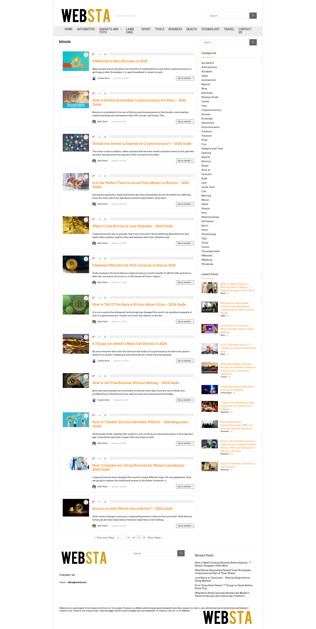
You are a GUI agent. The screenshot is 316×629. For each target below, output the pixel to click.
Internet (206, 174)
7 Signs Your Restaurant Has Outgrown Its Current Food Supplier (237, 406)
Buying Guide (209, 97)
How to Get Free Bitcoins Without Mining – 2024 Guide (135, 383)
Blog (204, 88)
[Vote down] (99, 54)
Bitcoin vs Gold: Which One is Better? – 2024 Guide (132, 508)
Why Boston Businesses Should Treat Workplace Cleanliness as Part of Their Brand (237, 307)
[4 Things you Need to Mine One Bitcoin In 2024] (76, 335)
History (206, 161)
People (205, 208)
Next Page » (155, 537)
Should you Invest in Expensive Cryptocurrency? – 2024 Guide (141, 143)
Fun (204, 144)
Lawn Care (130, 30)
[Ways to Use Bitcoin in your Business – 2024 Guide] (76, 218)
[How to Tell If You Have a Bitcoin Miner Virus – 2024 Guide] (76, 296)
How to (205, 169)
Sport (146, 29)
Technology (210, 29)
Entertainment (210, 127)
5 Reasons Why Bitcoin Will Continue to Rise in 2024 (133, 265)
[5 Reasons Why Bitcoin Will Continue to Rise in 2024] (76, 257)
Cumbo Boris (103, 78)
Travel (229, 29)
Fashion (206, 131)
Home (69, 29)
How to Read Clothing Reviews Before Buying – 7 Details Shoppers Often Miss (237, 287)
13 (128, 537)
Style (204, 229)
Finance (206, 135)
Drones (205, 114)
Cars (204, 105)
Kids (204, 178)
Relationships (210, 217)
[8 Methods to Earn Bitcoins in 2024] (76, 53)
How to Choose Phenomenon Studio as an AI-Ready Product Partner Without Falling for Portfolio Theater (238, 445)
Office (204, 204)
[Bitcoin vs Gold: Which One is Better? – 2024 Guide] (76, 500)
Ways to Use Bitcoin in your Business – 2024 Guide (132, 226)
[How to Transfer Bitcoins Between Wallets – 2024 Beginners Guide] (76, 414)
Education (207, 122)
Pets (204, 212)
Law (204, 182)
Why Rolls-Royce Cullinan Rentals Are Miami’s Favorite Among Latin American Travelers (237, 368)
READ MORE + (185, 78)
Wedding (206, 259)
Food (204, 139)
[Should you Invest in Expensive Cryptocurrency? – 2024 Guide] (76, 135)
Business (175, 29)
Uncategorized (210, 251)
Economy (207, 118)
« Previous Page (104, 537)
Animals (206, 71)
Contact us (245, 30)
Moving (206, 195)
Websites (206, 255)
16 (144, 537)
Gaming (206, 152)
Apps (204, 75)
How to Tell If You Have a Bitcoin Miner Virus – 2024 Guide (139, 304)
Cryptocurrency (211, 109)
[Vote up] (105, 54)
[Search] (253, 16)
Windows (207, 264)
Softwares (207, 221)
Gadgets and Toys (108, 30)
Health (191, 29)
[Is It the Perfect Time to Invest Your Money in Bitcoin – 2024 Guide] (76, 174)
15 (139, 537)
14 (133, 537)
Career (205, 101)
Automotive (86, 29)
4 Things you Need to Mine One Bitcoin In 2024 (129, 344)
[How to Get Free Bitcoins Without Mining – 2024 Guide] (76, 374)
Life (203, 191)
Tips (204, 238)
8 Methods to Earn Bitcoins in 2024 (119, 61)
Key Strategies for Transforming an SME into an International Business (236, 425)
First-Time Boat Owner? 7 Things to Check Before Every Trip (238, 348)
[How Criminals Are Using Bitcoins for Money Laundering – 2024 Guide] (76, 457)
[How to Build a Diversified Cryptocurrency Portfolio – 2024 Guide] (76, 92)
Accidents (207, 62)
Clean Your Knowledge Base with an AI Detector (237, 388)
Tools (159, 29)
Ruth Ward (102, 121)
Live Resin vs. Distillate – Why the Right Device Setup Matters (237, 329)
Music (205, 199)
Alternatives (209, 67)
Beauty (205, 84)
